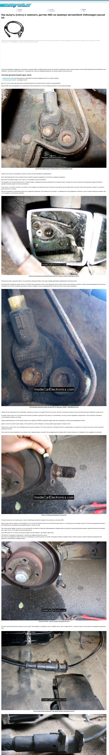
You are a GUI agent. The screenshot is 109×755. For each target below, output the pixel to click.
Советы (20, 11)
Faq (84, 11)
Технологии (52, 11)
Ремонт (84, 9)
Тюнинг (52, 9)
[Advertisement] (15, 56)
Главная (20, 9)
